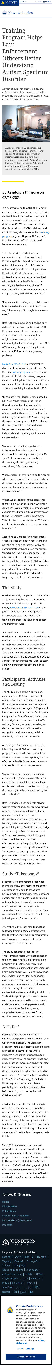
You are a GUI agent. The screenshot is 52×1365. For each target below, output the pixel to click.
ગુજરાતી (31, 1283)
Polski (5, 1283)
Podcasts (7, 1224)
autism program (21, 372)
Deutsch (35, 1278)
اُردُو (18, 1287)
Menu (23, 2)
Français (41, 1256)
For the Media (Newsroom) (17, 1220)
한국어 (39, 1274)
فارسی (28, 1287)
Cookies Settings (26, 1348)
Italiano (6, 1265)
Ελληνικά (17, 1283)
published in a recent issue (24, 607)
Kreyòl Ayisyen (10, 1278)
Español (6, 1256)
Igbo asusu (32, 1269)
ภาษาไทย (7, 1287)
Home (5, 1201)
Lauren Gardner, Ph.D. (14, 364)
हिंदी (37, 1287)
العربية (25, 1278)
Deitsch (6, 1291)
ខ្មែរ (15, 1291)
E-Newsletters (9, 1206)
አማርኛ (17, 1256)
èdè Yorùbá (8, 1274)
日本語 (28, 1274)
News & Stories (20, 12)
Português (32, 1261)
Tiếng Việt (19, 1265)
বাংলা (20, 1274)
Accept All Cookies (26, 1356)
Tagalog (6, 1261)
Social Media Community (15, 1215)
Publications (9, 1211)
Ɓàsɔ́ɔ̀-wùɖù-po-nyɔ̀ (12, 1269)
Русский (18, 1261)
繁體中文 (29, 1256)
